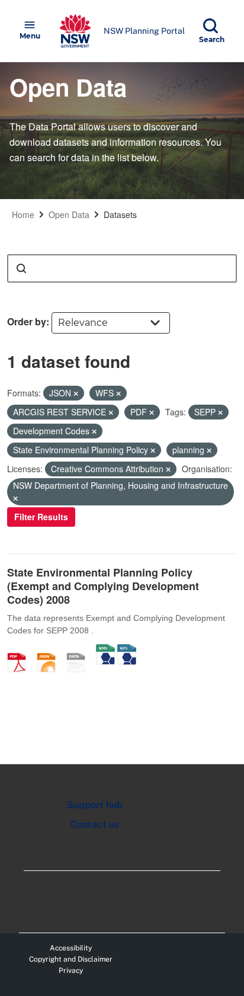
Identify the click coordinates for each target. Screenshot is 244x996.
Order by (26, 321)
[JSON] (50, 650)
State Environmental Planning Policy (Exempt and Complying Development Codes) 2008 (103, 586)
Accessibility (71, 948)
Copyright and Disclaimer (71, 959)
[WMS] (105, 650)
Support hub (95, 805)
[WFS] (126, 650)
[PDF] (20, 650)
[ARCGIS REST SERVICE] (80, 650)
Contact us (94, 824)
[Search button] (21, 268)
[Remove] (75, 393)
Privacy (71, 970)
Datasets (120, 214)
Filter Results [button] (41, 517)
